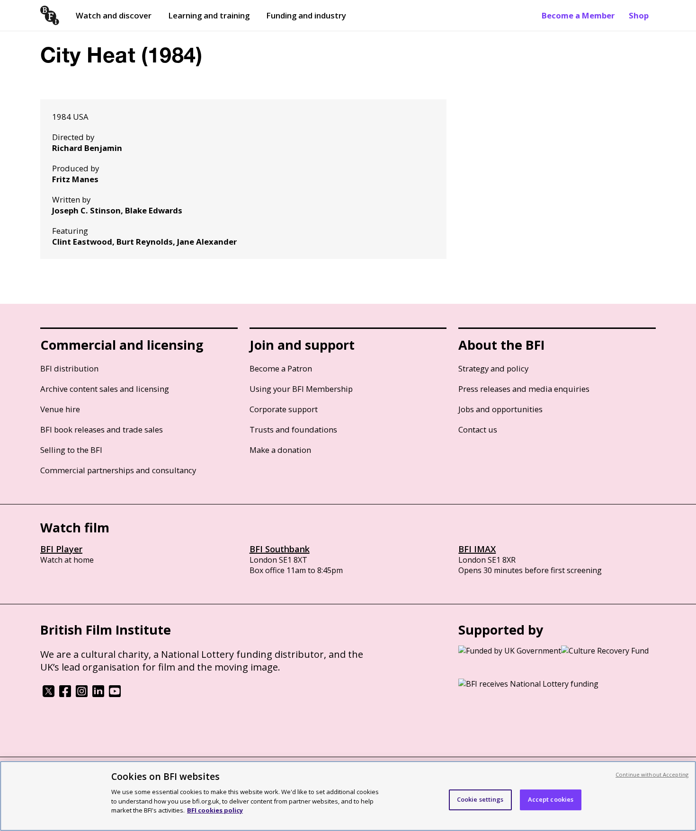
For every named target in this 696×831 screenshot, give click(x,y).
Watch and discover (114, 15)
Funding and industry (306, 15)
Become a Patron (281, 368)
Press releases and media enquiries (523, 388)
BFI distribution (69, 368)
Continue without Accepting (652, 774)
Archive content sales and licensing (104, 388)
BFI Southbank (280, 549)
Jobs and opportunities (500, 409)
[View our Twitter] (48, 694)
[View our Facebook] (65, 694)
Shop (639, 15)
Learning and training (209, 15)
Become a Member (578, 15)
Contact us (477, 429)
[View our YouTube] (115, 694)
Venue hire (60, 409)
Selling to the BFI (71, 449)
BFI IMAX (477, 549)
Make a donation (280, 449)
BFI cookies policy (215, 809)
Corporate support (284, 409)
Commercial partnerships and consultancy (118, 470)
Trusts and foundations (293, 429)
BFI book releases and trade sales (101, 429)
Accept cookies (551, 799)
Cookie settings (480, 799)
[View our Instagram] (81, 694)
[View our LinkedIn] (98, 694)
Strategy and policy (493, 368)
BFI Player (61, 549)
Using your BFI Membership (301, 388)
